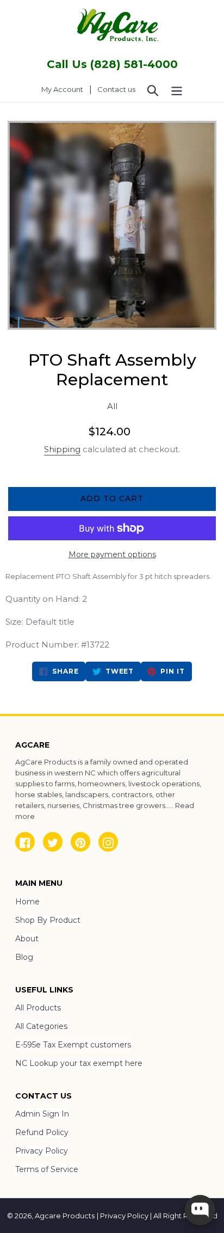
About (27, 939)
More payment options (112, 554)
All (112, 406)
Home (27, 902)
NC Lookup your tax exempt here (78, 1063)
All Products (38, 1008)
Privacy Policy (41, 1151)
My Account (65, 89)
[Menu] (177, 90)
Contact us (116, 89)
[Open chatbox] (200, 1210)
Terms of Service (46, 1169)
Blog (24, 957)
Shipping (62, 449)
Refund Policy (42, 1132)
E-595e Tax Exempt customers (73, 1045)
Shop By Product (47, 920)
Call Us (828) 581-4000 (112, 64)
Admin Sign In (42, 1114)
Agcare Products (65, 1215)
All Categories (41, 1026)
